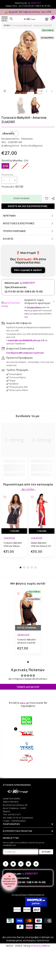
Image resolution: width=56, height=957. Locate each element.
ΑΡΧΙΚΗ (7, 25)
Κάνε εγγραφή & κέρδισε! (28, 270)
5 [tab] (35, 567)
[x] (7, 804)
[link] (14, 467)
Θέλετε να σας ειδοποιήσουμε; (28, 206)
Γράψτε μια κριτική (28, 686)
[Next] (51, 91)
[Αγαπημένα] (46, 198)
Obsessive (27, 138)
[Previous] (46, 91)
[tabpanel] (14, 527)
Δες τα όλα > (29, 489)
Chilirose (9, 538)
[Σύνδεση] (47, 19)
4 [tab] (32, 567)
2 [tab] (24, 567)
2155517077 (35, 3)
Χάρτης (6, 811)
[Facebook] (5, 864)
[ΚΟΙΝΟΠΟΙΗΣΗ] (52, 198)
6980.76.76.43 (14, 817)
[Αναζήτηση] (11, 19)
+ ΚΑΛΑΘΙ (14, 531)
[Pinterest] (21, 864)
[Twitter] (36, 864)
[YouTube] (28, 864)
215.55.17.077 (14, 814)
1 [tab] (20, 567)
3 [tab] (28, 567)
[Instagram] (13, 864)
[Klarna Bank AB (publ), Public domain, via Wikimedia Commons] (12, 304)
